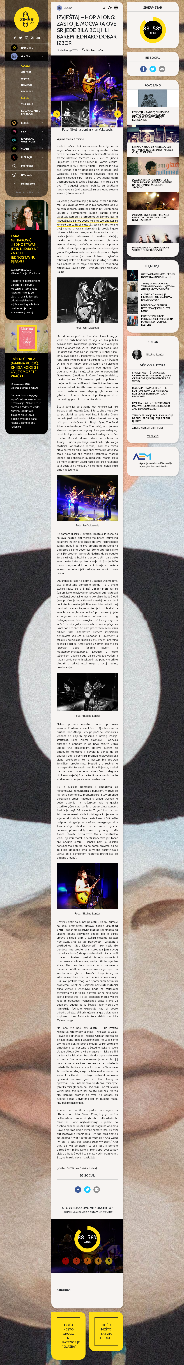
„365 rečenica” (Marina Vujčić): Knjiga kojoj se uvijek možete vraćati (25, 367)
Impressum (28, 183)
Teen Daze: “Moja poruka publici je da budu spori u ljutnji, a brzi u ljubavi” (152, 418)
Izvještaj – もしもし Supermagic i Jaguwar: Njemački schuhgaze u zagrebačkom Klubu (151, 406)
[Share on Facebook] (78, 1191)
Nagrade (26, 174)
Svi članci (152, 436)
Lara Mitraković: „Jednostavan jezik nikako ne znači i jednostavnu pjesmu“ (24, 249)
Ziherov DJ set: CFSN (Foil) (147, 427)
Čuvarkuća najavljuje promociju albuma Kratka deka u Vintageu (156, 297)
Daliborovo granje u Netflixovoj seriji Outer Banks (156, 308)
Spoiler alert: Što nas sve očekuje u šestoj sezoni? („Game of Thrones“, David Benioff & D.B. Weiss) (151, 377)
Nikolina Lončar (155, 354)
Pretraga (27, 166)
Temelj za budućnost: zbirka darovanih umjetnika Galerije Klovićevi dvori (158, 286)
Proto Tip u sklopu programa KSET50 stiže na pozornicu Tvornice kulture (157, 320)
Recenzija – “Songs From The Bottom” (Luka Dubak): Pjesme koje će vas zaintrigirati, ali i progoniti (150, 392)
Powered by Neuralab (27, 192)
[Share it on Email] (96, 1191)
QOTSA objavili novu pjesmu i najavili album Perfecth (158, 275)
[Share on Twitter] (87, 1191)
